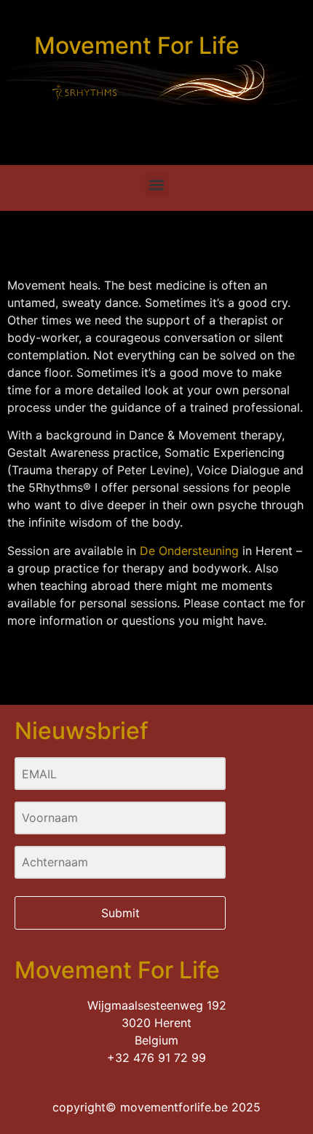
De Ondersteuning (189, 550)
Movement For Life (136, 45)
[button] (157, 184)
